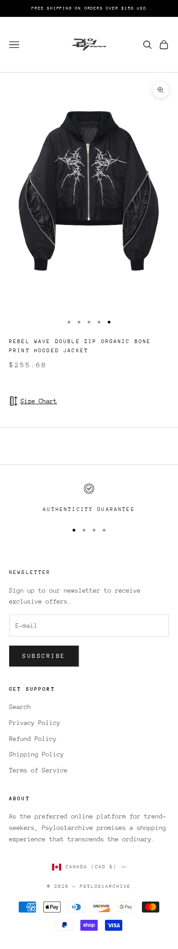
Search (20, 706)
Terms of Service (38, 770)
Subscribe (44, 655)
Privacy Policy (34, 722)
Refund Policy (33, 738)
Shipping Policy (36, 754)
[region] (89, 498)
